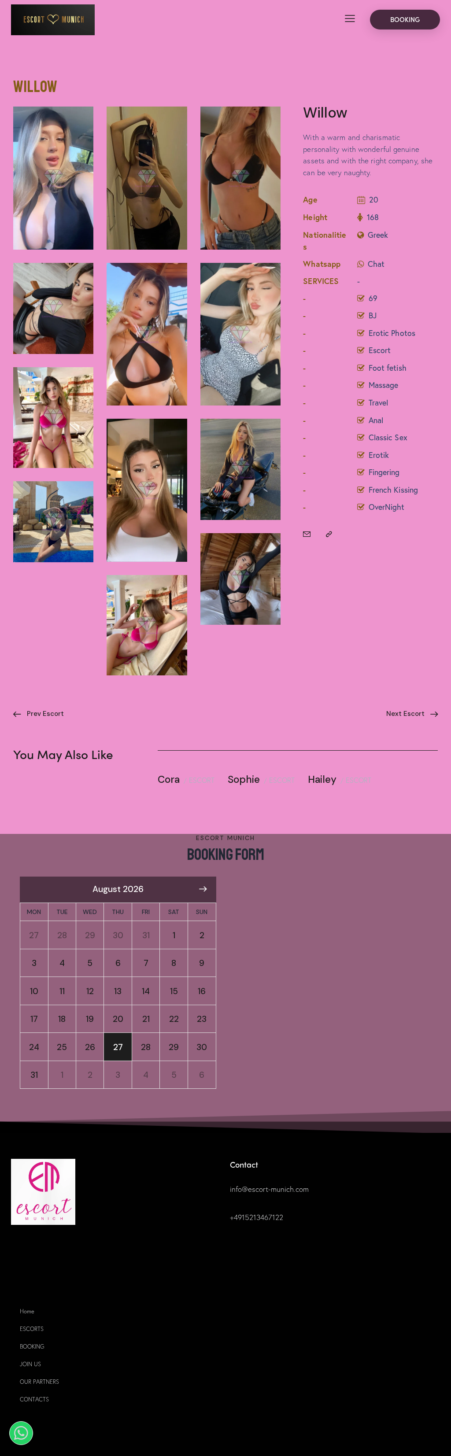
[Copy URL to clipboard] (329, 534)
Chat (376, 263)
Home (27, 1311)
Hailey (322, 779)
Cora (169, 779)
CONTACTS (34, 1399)
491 (239, 1217)
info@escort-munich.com (269, 1189)
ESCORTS (32, 1329)
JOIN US (30, 1364)
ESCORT (201, 780)
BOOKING (32, 1346)
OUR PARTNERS (39, 1382)
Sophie (244, 779)
